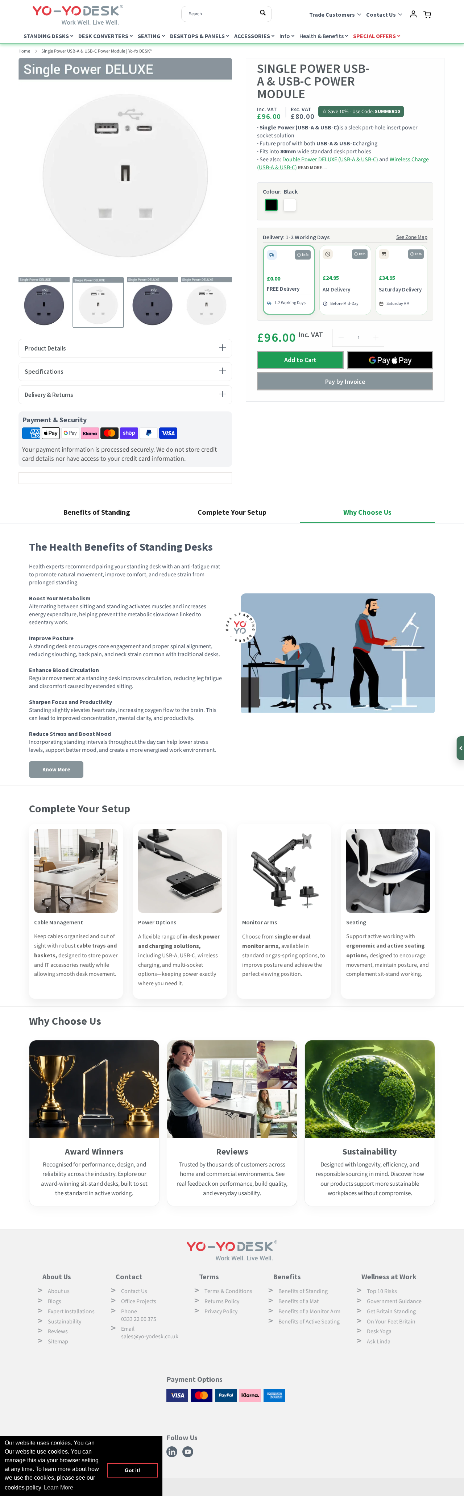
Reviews (58, 1331)
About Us (56, 1276)
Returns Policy (221, 1301)
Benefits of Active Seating (309, 1322)
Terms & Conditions (228, 1291)
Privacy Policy (220, 1311)
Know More (56, 769)
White (289, 205)
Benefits (287, 1276)
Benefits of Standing (303, 1291)
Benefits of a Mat (298, 1301)
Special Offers (374, 36)
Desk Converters (103, 36)
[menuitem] (49, 35)
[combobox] (226, 14)
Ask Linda (378, 1342)
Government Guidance (394, 1301)
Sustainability (64, 1322)
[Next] (237, 164)
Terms (209, 1276)
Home (24, 51)
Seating (149, 36)
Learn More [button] (58, 1487)
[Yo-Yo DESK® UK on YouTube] (188, 1456)
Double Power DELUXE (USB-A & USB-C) (330, 159)
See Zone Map (411, 237)
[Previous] (13, 164)
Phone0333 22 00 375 (138, 1315)
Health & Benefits (321, 36)
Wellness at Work (389, 1276)
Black (271, 205)
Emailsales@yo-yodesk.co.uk (149, 1332)
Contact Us (134, 1291)
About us (59, 1291)
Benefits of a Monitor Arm (309, 1311)
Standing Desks (46, 36)
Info (284, 36)
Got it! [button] (132, 1470)
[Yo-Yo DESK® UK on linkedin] (172, 1456)
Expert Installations (71, 1311)
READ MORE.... (312, 167)
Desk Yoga (379, 1331)
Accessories (252, 36)
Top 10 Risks (382, 1291)
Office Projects (138, 1301)
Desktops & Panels (197, 36)
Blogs (54, 1301)
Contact (129, 1276)
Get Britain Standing (391, 1311)
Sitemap (58, 1342)
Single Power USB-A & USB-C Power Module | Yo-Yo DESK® (96, 51)
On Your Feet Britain (391, 1322)
